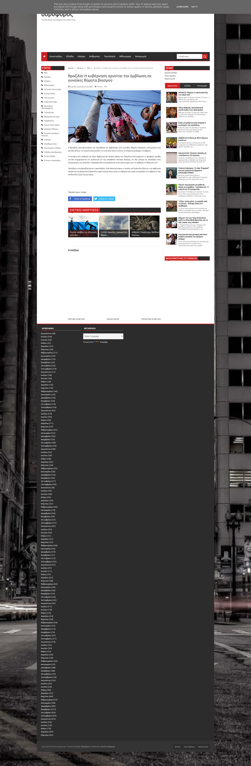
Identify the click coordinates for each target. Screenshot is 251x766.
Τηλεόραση (49, 112)
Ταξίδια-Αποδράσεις (53, 152)
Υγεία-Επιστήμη (50, 102)
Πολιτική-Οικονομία (52, 89)
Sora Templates (82, 747)
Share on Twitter (106, 199)
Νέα (45, 73)
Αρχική (177, 747)
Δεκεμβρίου (46, 359)
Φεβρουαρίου (47, 353)
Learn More (182, 7)
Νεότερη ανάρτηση (76, 319)
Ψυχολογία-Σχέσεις (52, 148)
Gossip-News (49, 93)
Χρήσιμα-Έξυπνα (51, 129)
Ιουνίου (44, 340)
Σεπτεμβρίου (46, 369)
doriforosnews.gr (108, 747)
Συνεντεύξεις (55, 56)
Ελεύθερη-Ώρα (50, 144)
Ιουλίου (44, 337)
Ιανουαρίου (46, 356)
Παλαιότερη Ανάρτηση (151, 319)
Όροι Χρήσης (170, 76)
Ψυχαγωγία (140, 56)
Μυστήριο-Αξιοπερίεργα (47, 107)
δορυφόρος (57, 14)
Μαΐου (43, 343)
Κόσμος (81, 56)
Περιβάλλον (49, 121)
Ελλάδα (70, 56)
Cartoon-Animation (52, 160)
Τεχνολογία (109, 56)
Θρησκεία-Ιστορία (52, 117)
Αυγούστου (46, 333)
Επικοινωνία (170, 79)
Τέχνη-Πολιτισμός (51, 125)
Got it (194, 7)
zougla (83, 192)
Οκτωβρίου (46, 366)
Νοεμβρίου (45, 362)
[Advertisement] (157, 31)
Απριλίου (45, 346)
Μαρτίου (45, 349)
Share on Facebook (82, 199)
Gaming (47, 140)
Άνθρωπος (94, 56)
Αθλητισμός (125, 56)
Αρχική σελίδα (113, 319)
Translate (104, 342)
